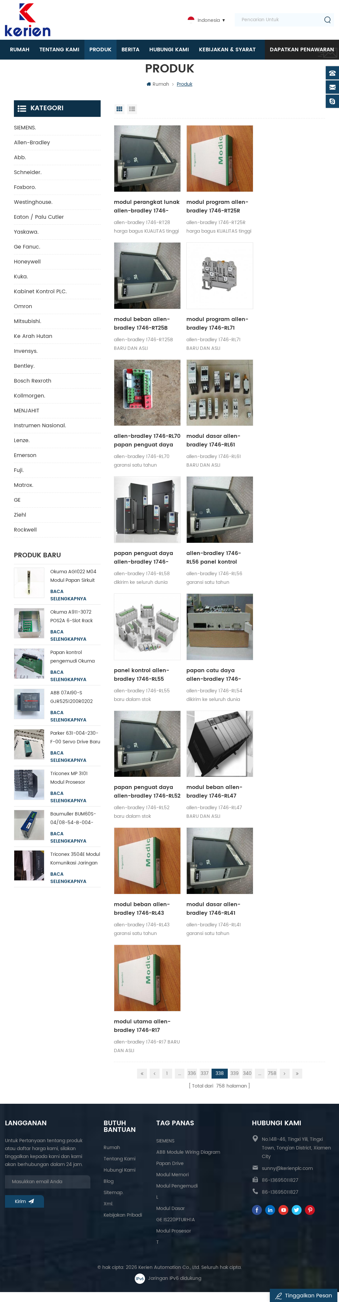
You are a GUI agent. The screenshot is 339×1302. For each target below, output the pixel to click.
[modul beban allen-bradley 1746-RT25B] (147, 275)
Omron (23, 306)
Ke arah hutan (33, 336)
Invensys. (26, 351)
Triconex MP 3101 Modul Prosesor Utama (69, 778)
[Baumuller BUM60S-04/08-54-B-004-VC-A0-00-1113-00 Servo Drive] (29, 825)
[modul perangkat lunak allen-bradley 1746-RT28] (147, 158)
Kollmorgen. (29, 396)
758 (272, 1073)
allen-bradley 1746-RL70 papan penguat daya (147, 440)
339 (234, 1073)
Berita (130, 49)
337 (205, 1073)
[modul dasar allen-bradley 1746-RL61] (219, 392)
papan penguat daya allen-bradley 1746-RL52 (147, 791)
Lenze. (22, 440)
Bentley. (24, 366)
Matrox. (23, 485)
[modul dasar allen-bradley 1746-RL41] (219, 860)
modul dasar (170, 1208)
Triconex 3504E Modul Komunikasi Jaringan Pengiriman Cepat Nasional (75, 859)
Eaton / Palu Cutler (39, 217)
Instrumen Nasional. (40, 425)
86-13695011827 (280, 1180)
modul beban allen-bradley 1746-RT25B (142, 323)
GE (17, 500)
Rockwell (25, 530)
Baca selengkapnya (68, 595)
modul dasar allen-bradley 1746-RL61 (213, 440)
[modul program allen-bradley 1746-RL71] (219, 275)
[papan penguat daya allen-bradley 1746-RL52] (147, 744)
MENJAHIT (26, 410)
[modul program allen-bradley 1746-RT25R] (219, 158)
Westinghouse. (33, 202)
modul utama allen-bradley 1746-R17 (142, 1026)
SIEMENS (165, 1141)
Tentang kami (59, 49)
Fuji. (19, 470)
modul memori (172, 1175)
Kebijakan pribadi (123, 1215)
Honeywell (27, 261)
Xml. (108, 1204)
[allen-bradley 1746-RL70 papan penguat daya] (147, 392)
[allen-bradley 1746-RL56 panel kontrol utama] (219, 509)
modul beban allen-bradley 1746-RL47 (214, 791)
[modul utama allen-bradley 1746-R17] (147, 978)
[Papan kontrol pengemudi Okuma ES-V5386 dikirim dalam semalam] (29, 663)
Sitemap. (113, 1192)
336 (192, 1073)
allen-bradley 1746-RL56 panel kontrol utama (213, 557)
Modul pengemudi (177, 1186)
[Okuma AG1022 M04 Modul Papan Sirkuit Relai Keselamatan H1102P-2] (29, 583)
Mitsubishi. (27, 321)
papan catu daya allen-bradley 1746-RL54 (213, 674)
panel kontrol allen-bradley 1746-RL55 (141, 674)
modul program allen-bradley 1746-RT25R (217, 206)
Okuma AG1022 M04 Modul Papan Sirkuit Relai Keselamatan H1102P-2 (73, 576)
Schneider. (28, 172)
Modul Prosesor (173, 1231)
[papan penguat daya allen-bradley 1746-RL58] (147, 509)
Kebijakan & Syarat (227, 49)
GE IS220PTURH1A (175, 1220)
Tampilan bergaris (119, 109)
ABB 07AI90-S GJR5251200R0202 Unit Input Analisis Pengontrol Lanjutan (73, 697)
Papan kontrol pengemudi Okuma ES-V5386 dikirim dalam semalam (72, 657)
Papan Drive (170, 1163)
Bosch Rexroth (32, 381)
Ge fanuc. (27, 247)
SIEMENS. (25, 127)
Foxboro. (25, 187)
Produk (100, 49)
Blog (109, 1181)
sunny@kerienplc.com (287, 1168)
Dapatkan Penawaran (302, 49)
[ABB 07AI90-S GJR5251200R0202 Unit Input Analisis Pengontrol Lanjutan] (29, 704)
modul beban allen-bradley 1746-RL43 (142, 908)
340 (247, 1073)
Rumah (19, 49)
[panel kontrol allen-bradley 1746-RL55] (147, 626)
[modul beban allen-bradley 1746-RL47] (219, 744)
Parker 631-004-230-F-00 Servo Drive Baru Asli (75, 737)
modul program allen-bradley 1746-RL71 (217, 323)
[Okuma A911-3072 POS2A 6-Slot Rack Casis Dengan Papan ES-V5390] (29, 623)
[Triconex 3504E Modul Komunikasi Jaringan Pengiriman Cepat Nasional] (29, 865)
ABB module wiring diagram (188, 1152)
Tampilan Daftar (132, 109)
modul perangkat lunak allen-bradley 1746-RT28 (147, 206)
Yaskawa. (26, 232)
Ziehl (20, 515)
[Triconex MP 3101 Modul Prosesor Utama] (29, 785)
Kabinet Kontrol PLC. (40, 291)
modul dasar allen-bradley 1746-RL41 (213, 908)
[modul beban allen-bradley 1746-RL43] (147, 860)
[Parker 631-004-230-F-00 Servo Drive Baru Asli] (29, 744)
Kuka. (21, 276)
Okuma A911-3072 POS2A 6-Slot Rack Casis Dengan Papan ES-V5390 (74, 616)
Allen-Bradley (32, 142)
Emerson (25, 455)
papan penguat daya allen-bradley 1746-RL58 (143, 557)
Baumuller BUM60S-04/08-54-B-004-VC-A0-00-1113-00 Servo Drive (73, 818)
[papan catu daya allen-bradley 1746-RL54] (219, 626)
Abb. (20, 157)
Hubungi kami (169, 49)
